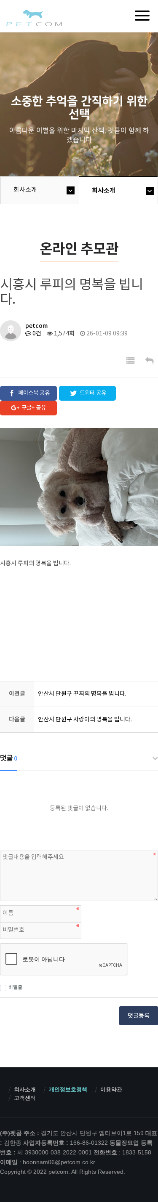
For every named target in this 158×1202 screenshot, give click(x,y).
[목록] (130, 361)
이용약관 (111, 1089)
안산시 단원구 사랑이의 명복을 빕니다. (85, 719)
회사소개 (25, 190)
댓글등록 (139, 1015)
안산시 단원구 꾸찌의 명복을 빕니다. (82, 694)
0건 (36, 333)
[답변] (149, 361)
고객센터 (25, 1098)
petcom (33, 18)
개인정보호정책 (68, 1089)
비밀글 (15, 987)
